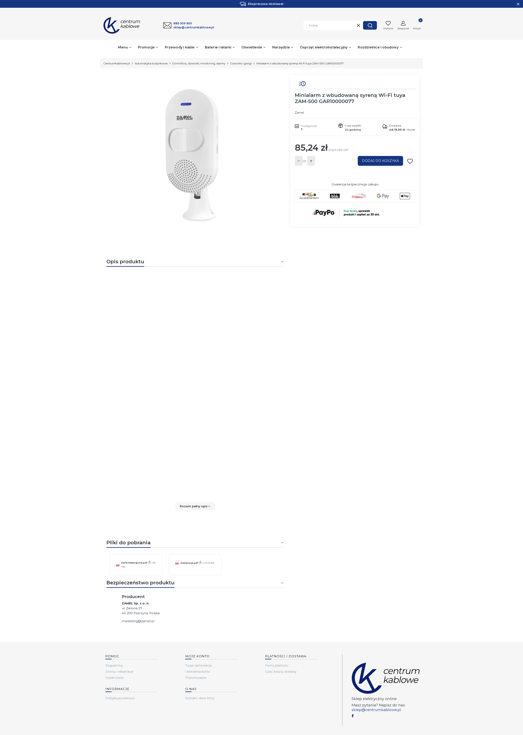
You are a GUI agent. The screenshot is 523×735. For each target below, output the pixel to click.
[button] (370, 25)
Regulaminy (114, 665)
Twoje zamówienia (198, 665)
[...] (191, 155)
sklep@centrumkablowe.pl (376, 710)
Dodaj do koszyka (380, 161)
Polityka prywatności (120, 698)
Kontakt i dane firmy (200, 698)
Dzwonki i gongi (240, 63)
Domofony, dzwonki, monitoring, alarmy (198, 63)
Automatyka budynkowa (151, 63)
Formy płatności (276, 665)
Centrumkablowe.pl (116, 63)
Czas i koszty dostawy (280, 671)
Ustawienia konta (197, 671)
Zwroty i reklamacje (119, 671)
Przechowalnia (195, 678)
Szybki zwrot (114, 678)
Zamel (299, 112)
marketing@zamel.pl (138, 621)
